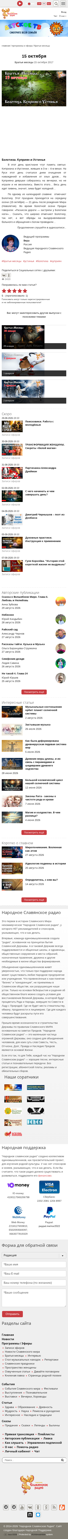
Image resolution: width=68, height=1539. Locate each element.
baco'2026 (12, 1534)
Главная (8, 1334)
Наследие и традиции (38, 1415)
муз (48, 3)
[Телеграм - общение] (14, 1507)
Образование (26, 1407)
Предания (11, 1425)
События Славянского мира (22, 1388)
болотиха (42, 261)
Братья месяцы (24, 62)
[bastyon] (38, 1514)
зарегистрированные (39, 299)
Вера (26, 240)
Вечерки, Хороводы (33, 1396)
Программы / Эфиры (17, 1343)
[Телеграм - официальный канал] (6, 1507)
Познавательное (36, 1392)
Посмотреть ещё (34, 692)
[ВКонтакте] (4, 275)
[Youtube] (22, 1507)
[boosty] (62, 1507)
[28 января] (34, 337)
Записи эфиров (14, 1348)
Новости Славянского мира (22, 1351)
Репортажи (51, 1359)
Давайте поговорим (46, 1371)
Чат (55, 16)
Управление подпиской (44, 1442)
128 (39, 3)
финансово (44, 1175)
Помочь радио (27, 1447)
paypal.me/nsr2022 (49, 1226)
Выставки (11, 1396)
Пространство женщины (20, 1367)
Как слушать (14, 1442)
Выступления (13, 1392)
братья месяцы (12, 261)
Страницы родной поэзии (44, 1375)
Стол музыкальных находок (23, 1359)
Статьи (7, 1402)
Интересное (12, 1415)
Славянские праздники (20, 1363)
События (8, 1384)
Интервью (34, 1355)
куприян (56, 261)
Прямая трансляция (19, 1434)
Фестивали (51, 1388)
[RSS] (54, 1507)
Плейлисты (46, 1434)
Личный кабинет (18, 1451)
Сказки (25, 1425)
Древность (45, 1407)
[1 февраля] (34, 364)
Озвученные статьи (17, 1371)
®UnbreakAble (38, 1534)
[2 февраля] (34, 392)
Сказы (6, 1421)
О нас (9, 1447)
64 (44, 3)
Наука (25, 1411)
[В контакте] (30, 1507)
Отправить (12, 1314)
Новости (8, 1339)
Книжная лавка (14, 1375)
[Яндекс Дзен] (46, 1507)
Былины (54, 1425)
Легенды (39, 1425)
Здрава (9, 1407)
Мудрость (11, 1411)
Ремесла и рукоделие (46, 1411)
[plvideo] (30, 1514)
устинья (29, 261)
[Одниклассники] (38, 1507)
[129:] (34, 28)
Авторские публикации (22, 1438)
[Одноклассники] (9, 275)
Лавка (47, 1438)
